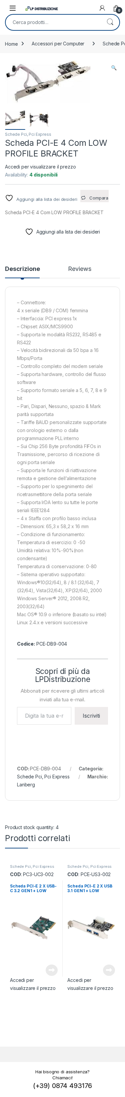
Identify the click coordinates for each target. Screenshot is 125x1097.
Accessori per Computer (58, 43)
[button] (114, 68)
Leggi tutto (51, 970)
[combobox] (53, 22)
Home (11, 43)
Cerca (110, 22)
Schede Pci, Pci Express (28, 134)
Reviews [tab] (79, 269)
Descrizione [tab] (22, 269)
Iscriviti (91, 715)
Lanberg (26, 784)
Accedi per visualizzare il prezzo (40, 166)
